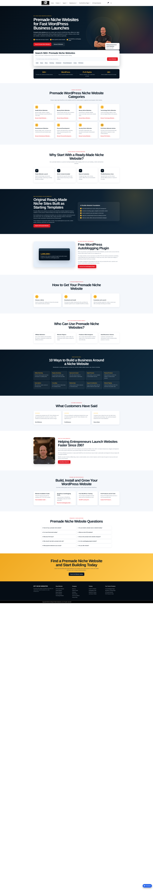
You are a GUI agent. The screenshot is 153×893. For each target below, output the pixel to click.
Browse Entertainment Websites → (43, 136)
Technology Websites (60, 595)
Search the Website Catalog (76, 574)
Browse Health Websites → (41, 118)
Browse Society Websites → (85, 136)
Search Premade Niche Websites (42, 44)
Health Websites (59, 590)
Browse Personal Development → (64, 136)
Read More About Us (64, 461)
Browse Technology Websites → (108, 118)
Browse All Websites (58, 44)
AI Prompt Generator (109, 592)
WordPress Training (92, 592)
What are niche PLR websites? (86, 532)
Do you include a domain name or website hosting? (90, 527)
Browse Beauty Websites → (63, 118)
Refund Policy (74, 593)
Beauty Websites (59, 592)
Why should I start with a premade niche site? (53, 541)
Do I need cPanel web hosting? (50, 532)
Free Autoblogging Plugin (110, 588)
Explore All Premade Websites (42, 225)
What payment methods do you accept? (52, 545)
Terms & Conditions (76, 595)
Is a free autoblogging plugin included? (88, 541)
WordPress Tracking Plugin (110, 590)
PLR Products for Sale (109, 593)
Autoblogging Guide (92, 590)
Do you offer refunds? (84, 545)
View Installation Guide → (41, 499)
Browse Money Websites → (85, 118)
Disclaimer (74, 592)
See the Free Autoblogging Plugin (87, 266)
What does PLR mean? (48, 536)
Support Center (75, 590)
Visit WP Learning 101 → (84, 499)
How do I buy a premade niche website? (52, 527)
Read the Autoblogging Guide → (64, 502)
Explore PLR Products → (106, 499)
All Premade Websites (60, 588)
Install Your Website (92, 588)
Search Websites (112, 59)
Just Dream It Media (92, 593)
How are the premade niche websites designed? (90, 536)
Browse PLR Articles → (106, 136)
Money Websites (59, 593)
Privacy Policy (74, 597)
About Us (74, 588)
